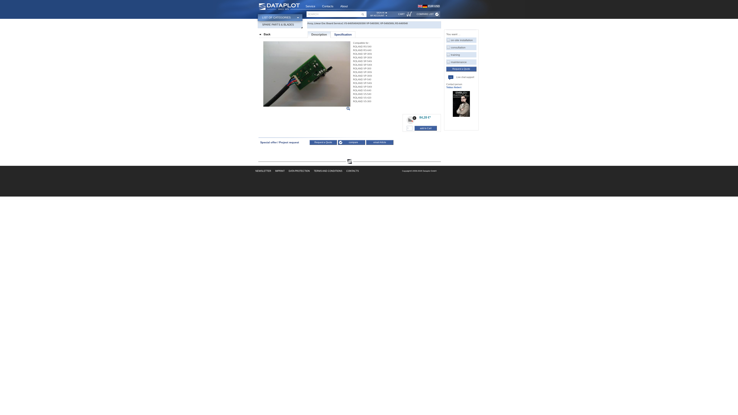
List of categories (276, 17)
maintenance (459, 62)
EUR (431, 6)
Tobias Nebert (453, 87)
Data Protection (299, 171)
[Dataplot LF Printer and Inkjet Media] (279, 7)
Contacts (327, 6)
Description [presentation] (319, 34)
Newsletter (263, 171)
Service (310, 6)
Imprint (280, 171)
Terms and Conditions (328, 171)
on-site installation (462, 40)
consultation (458, 47)
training (455, 54)
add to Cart (425, 128)
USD (437, 6)
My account (377, 15)
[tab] (319, 34)
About (344, 6)
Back (267, 34)
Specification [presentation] (343, 34)
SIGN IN (380, 13)
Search (313, 14)
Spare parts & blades (278, 24)
